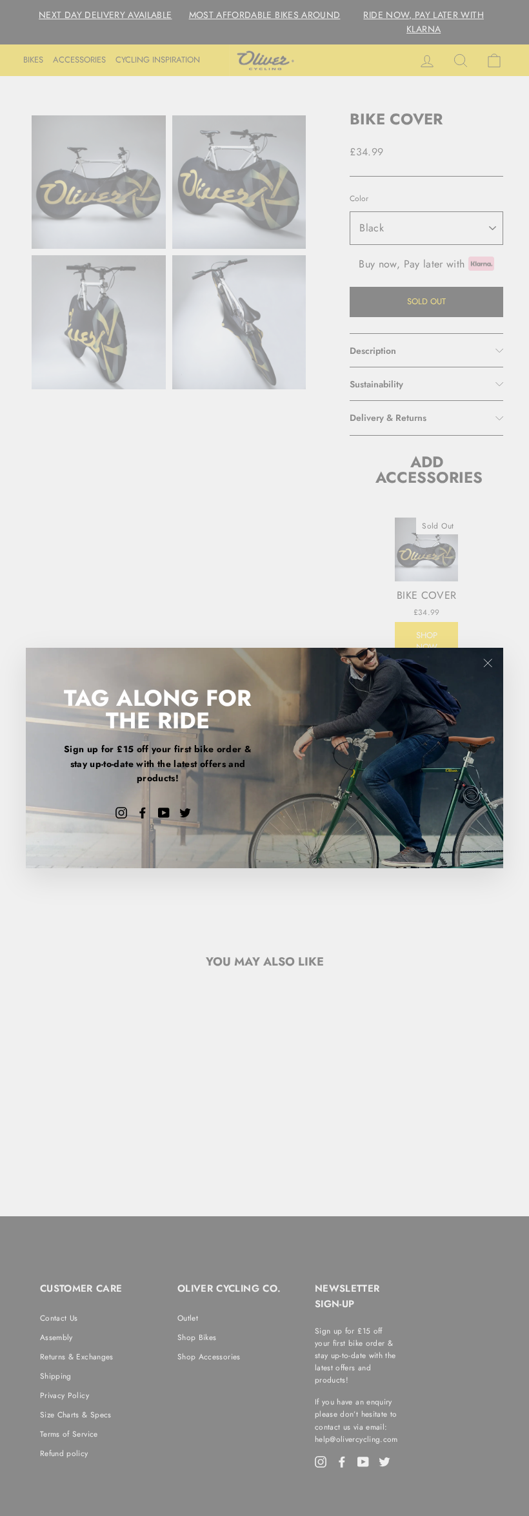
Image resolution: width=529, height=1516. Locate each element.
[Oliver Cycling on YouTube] (164, 811)
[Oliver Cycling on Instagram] (121, 811)
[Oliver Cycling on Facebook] (142, 811)
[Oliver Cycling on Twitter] (185, 811)
